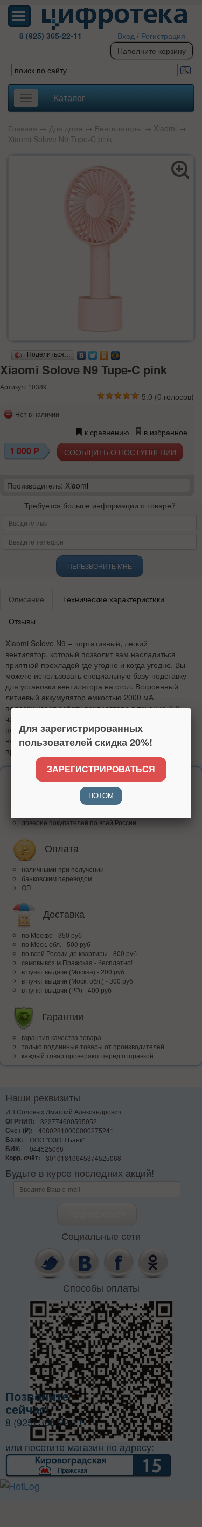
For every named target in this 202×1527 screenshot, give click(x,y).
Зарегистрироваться (101, 769)
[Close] (191, 708)
